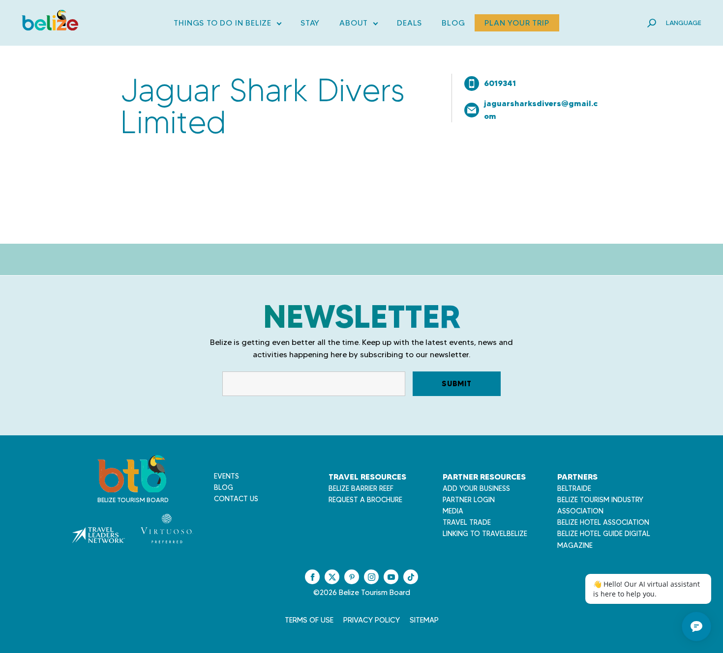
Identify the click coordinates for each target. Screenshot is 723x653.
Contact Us (236, 498)
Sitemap (424, 620)
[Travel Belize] (131, 487)
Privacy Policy (371, 620)
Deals (409, 23)
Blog (453, 23)
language (683, 22)
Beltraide (574, 488)
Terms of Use (309, 620)
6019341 (500, 83)
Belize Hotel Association (603, 522)
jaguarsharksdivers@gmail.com (541, 109)
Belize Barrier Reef (361, 488)
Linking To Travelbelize (485, 533)
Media (453, 511)
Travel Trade (467, 522)
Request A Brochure (365, 499)
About (358, 25)
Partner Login (469, 499)
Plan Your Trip (516, 23)
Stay (310, 23)
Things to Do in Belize (227, 25)
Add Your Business (476, 488)
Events (226, 476)
